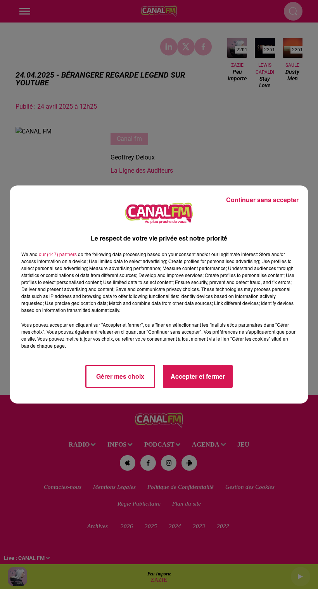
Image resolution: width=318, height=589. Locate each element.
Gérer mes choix (120, 376)
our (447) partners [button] (58, 254)
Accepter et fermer (198, 376)
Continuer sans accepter (262, 199)
